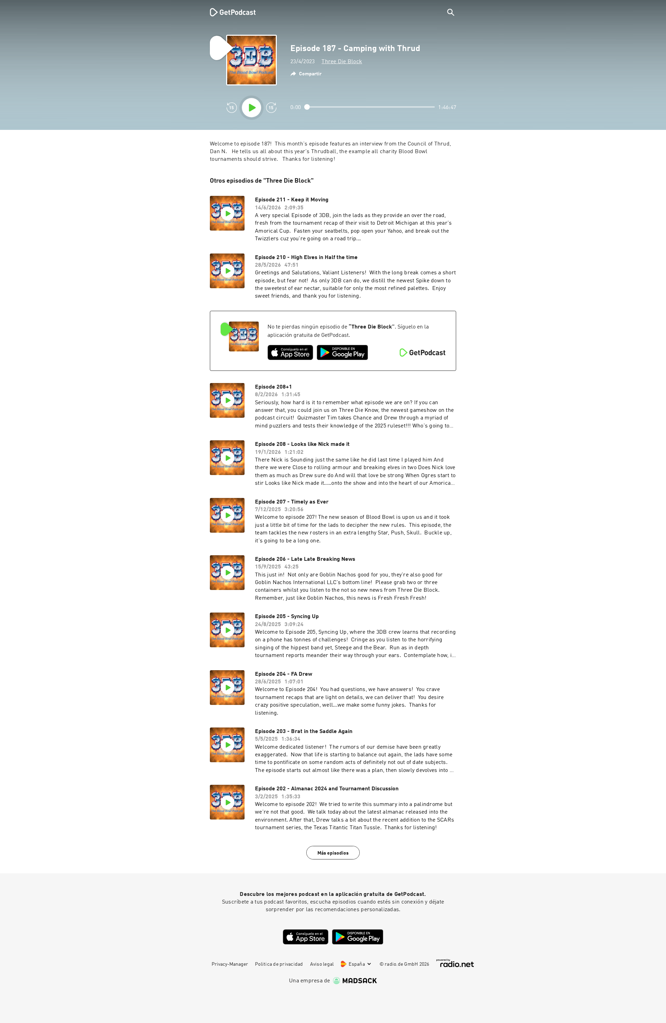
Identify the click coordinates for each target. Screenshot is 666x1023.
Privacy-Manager (230, 964)
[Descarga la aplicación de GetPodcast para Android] (342, 352)
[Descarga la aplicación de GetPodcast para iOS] (290, 352)
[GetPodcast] (228, 12)
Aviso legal (322, 964)
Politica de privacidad (279, 964)
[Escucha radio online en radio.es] (455, 963)
